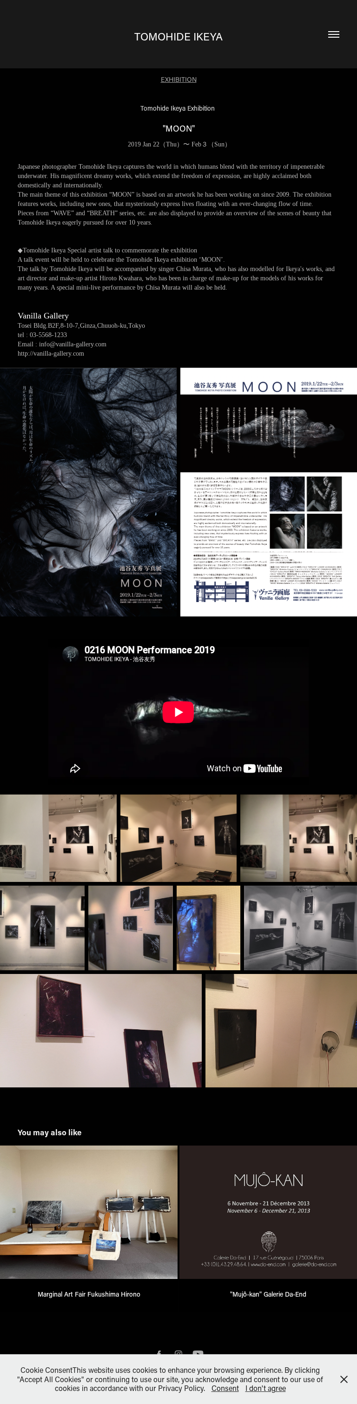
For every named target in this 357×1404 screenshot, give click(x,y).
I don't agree (265, 1388)
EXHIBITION (179, 79)
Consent (225, 1388)
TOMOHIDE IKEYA (178, 36)
